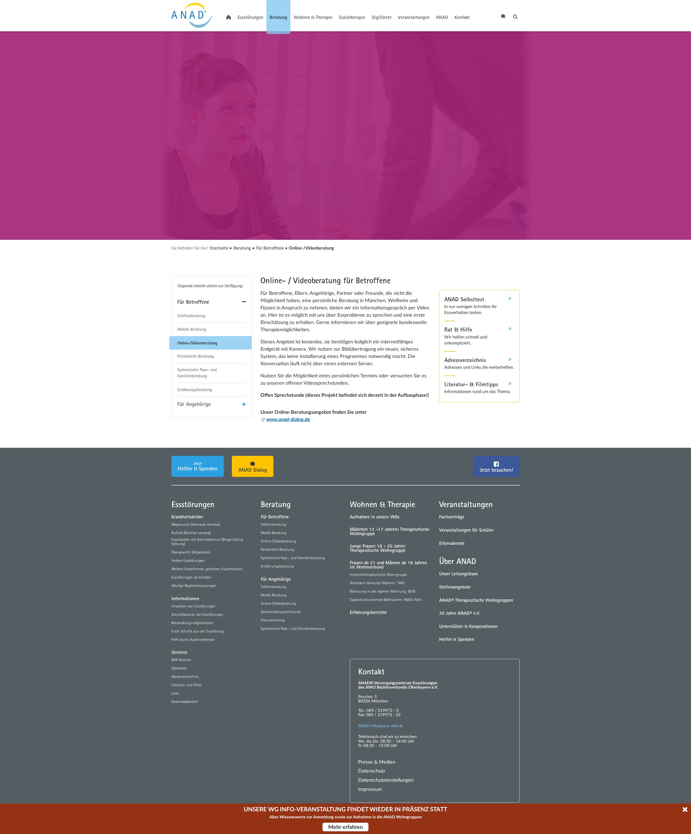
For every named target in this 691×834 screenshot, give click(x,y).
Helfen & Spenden (197, 466)
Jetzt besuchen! (496, 469)
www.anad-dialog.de (288, 419)
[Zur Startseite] (197, 14)
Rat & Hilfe (458, 329)
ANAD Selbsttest (464, 299)
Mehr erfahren (345, 827)
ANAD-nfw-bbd (379, 726)
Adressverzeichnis (465, 359)
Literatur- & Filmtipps (471, 384)
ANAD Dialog (252, 469)
